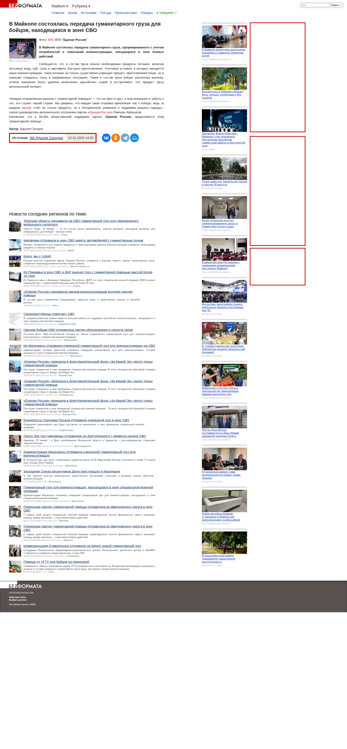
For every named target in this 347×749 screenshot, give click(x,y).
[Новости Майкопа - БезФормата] (21, 4)
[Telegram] (125, 138)
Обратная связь (17, 597)
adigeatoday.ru (23, 61)
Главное (58, 13)
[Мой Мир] (134, 138)
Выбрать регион (17, 600)
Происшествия (126, 13)
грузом (26, 107)
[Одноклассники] (115, 138)
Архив (72, 13)
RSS (33, 604)
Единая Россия (100, 112)
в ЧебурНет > (167, 13)
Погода (105, 13)
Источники (89, 13)
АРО (51, 40)
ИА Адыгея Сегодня (46, 138)
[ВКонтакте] (106, 138)
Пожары (147, 13)
